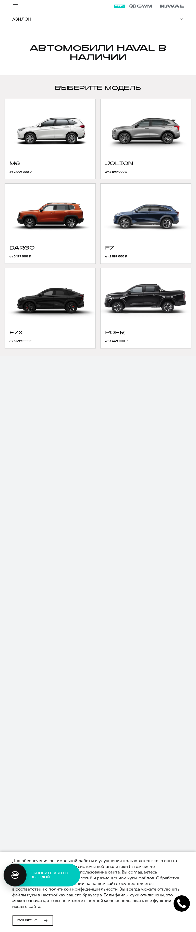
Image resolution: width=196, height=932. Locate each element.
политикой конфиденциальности (83, 889)
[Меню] (15, 6)
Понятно (27, 920)
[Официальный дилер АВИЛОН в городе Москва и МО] (156, 6)
